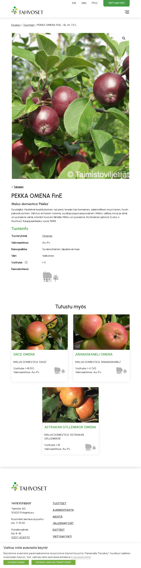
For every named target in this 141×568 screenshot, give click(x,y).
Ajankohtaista (63, 510)
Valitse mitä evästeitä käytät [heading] (25, 548)
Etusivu (15, 25)
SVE (74, 3)
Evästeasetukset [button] (81, 557)
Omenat (47, 236)
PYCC (95, 3)
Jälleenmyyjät (63, 523)
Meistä (57, 516)
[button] (124, 38)
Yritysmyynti (116, 3)
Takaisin (19, 187)
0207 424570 (20, 537)
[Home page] (29, 486)
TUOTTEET (59, 503)
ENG (84, 3)
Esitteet (59, 529)
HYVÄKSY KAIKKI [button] (16, 562)
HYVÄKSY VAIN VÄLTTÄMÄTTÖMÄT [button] (53, 562)
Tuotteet (29, 25)
